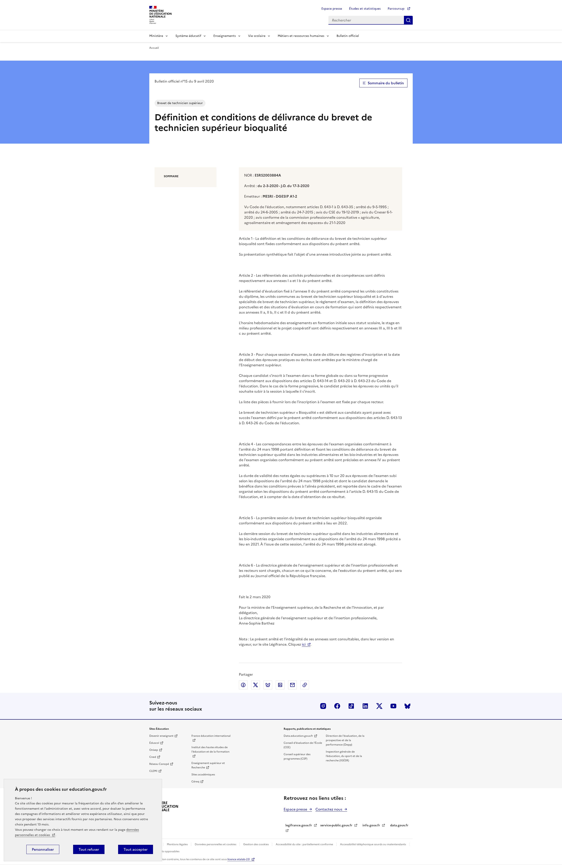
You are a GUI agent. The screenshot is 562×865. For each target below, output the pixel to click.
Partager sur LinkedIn (280, 685)
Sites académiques (203, 775)
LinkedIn (365, 706)
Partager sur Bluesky (267, 685)
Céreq (195, 782)
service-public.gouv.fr (336, 825)
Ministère (156, 36)
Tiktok (351, 706)
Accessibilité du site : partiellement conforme (305, 844)
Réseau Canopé (159, 764)
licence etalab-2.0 (238, 859)
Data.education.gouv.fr (298, 736)
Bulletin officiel (348, 36)
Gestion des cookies (256, 844)
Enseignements (224, 36)
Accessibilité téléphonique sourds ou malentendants (373, 844)
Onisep (153, 750)
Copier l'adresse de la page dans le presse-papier (304, 685)
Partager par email (292, 685)
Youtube (393, 706)
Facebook (337, 706)
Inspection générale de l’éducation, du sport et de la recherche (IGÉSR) (344, 756)
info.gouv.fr (371, 825)
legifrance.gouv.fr (298, 825)
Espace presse (331, 8)
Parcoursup (396, 8)
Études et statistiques (365, 8)
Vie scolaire (256, 36)
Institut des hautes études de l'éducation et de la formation (210, 749)
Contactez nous (328, 809)
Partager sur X (255, 685)
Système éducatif (188, 36)
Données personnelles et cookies (216, 844)
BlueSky (407, 706)
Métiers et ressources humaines (301, 36)
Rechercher (408, 20)
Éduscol (154, 743)
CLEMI (153, 771)
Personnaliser (43, 849)
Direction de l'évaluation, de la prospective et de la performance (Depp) (345, 740)
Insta (323, 706)
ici (304, 644)
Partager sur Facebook (243, 685)
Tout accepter (136, 849)
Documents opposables (164, 851)
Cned (152, 757)
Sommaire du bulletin (386, 83)
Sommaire (171, 176)
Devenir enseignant (161, 736)
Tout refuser (89, 849)
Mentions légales (177, 844)
